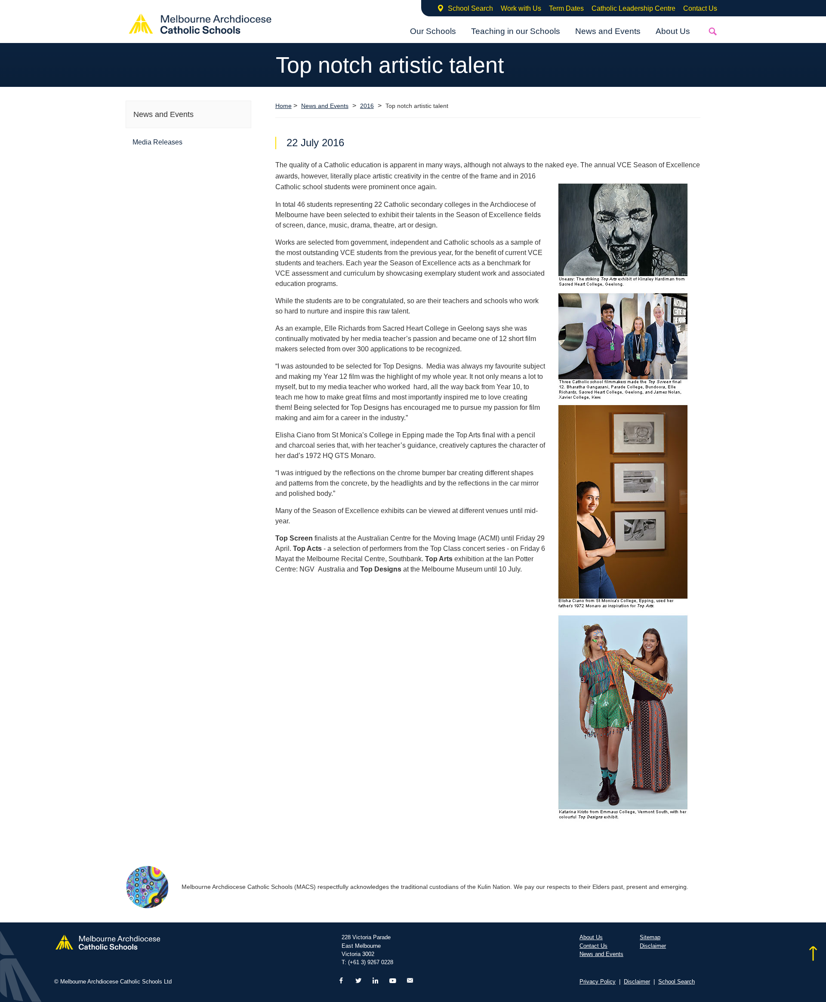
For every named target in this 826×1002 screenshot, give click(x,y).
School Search (470, 8)
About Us (673, 31)
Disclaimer (653, 946)
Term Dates (566, 8)
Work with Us (521, 8)
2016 (367, 106)
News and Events (608, 31)
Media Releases (157, 142)
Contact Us (700, 8)
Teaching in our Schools (515, 31)
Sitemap (650, 937)
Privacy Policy (597, 981)
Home (283, 105)
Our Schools (433, 31)
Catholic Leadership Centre (633, 8)
